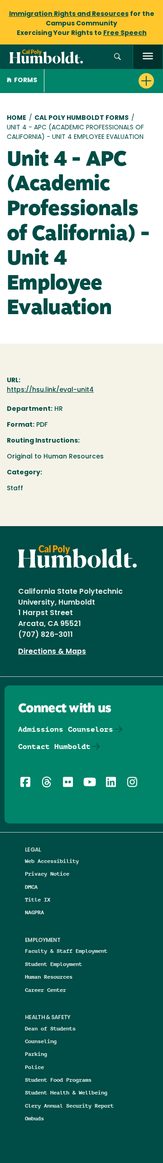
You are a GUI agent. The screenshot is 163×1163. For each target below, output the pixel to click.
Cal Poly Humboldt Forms (81, 118)
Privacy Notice (47, 873)
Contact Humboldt (54, 746)
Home (16, 118)
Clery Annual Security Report (69, 1105)
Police (34, 1067)
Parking (36, 1053)
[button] (117, 57)
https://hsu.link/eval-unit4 (50, 390)
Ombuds (34, 1118)
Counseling (41, 1041)
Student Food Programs (58, 1079)
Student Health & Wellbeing (66, 1092)
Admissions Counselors (65, 729)
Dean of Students (50, 1028)
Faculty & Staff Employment (66, 950)
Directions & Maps (52, 651)
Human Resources (48, 976)
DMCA (31, 886)
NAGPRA (34, 912)
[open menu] (148, 57)
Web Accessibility (52, 860)
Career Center (45, 989)
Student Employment (53, 964)
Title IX (37, 899)
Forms (25, 80)
